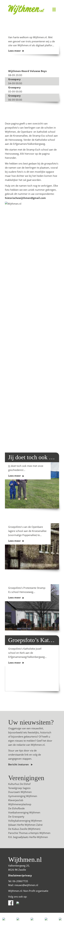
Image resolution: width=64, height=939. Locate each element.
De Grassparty (16, 816)
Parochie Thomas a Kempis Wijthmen (29, 833)
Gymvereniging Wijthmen (22, 796)
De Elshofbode (16, 808)
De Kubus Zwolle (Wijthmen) (24, 828)
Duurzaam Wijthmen (20, 792)
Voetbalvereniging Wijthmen (24, 812)
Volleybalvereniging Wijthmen (25, 820)
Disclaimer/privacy (20, 875)
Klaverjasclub (15, 800)
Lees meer (14, 50)
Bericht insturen (18, 764)
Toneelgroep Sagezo (19, 788)
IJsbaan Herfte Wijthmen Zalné (25, 824)
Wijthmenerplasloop (19, 804)
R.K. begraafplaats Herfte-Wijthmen (28, 837)
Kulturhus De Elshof (19, 784)
